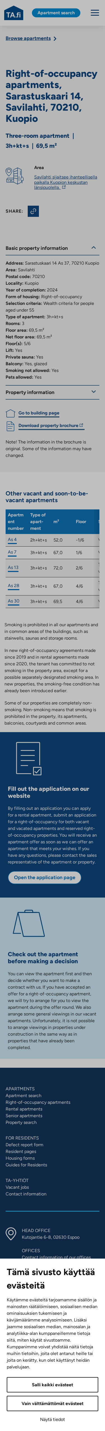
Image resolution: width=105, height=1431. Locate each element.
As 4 (12, 539)
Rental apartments (24, 1109)
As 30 (13, 601)
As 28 (13, 585)
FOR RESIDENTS (22, 1138)
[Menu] (95, 13)
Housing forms (20, 1158)
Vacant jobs (17, 1187)
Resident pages (21, 1151)
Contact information (26, 1194)
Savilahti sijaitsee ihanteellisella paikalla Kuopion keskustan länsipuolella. (65, 182)
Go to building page (38, 413)
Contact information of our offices (56, 1257)
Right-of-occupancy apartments (38, 1102)
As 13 (13, 567)
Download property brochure (48, 426)
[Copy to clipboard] (33, 211)
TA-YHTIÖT (17, 1180)
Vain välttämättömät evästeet (52, 1403)
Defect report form (24, 1144)
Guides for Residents (26, 1164)
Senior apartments (24, 1115)
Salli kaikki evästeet (52, 1384)
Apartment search (23, 1095)
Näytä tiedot (52, 1419)
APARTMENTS (20, 1088)
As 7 (12, 552)
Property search (21, 1122)
